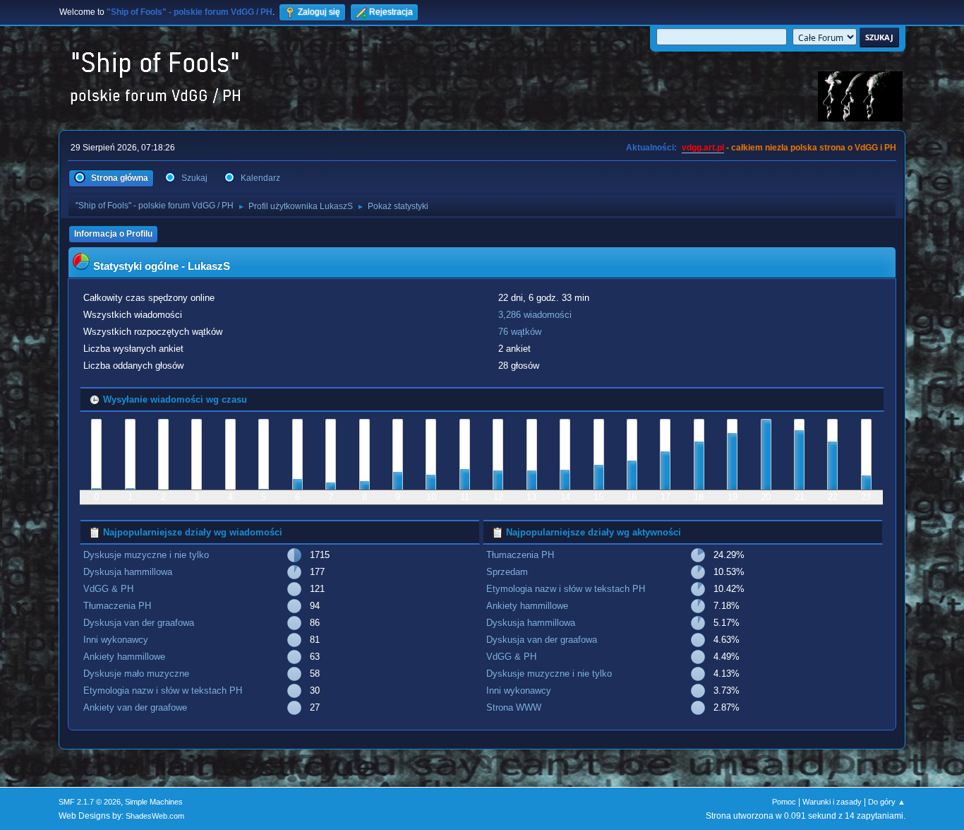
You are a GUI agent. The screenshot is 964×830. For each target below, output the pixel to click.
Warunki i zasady (832, 802)
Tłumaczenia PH (117, 605)
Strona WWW (513, 707)
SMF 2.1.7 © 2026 (90, 802)
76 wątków (519, 331)
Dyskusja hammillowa (127, 572)
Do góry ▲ (886, 802)
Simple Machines (154, 802)
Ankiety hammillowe (124, 656)
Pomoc (784, 802)
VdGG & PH (108, 588)
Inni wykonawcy (115, 639)
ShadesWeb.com (155, 816)
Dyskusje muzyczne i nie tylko (146, 555)
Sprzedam (507, 572)
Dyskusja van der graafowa (138, 622)
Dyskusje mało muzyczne (136, 673)
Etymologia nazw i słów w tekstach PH (162, 690)
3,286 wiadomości (535, 314)
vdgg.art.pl (703, 148)
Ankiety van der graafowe (135, 707)
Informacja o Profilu (113, 234)
